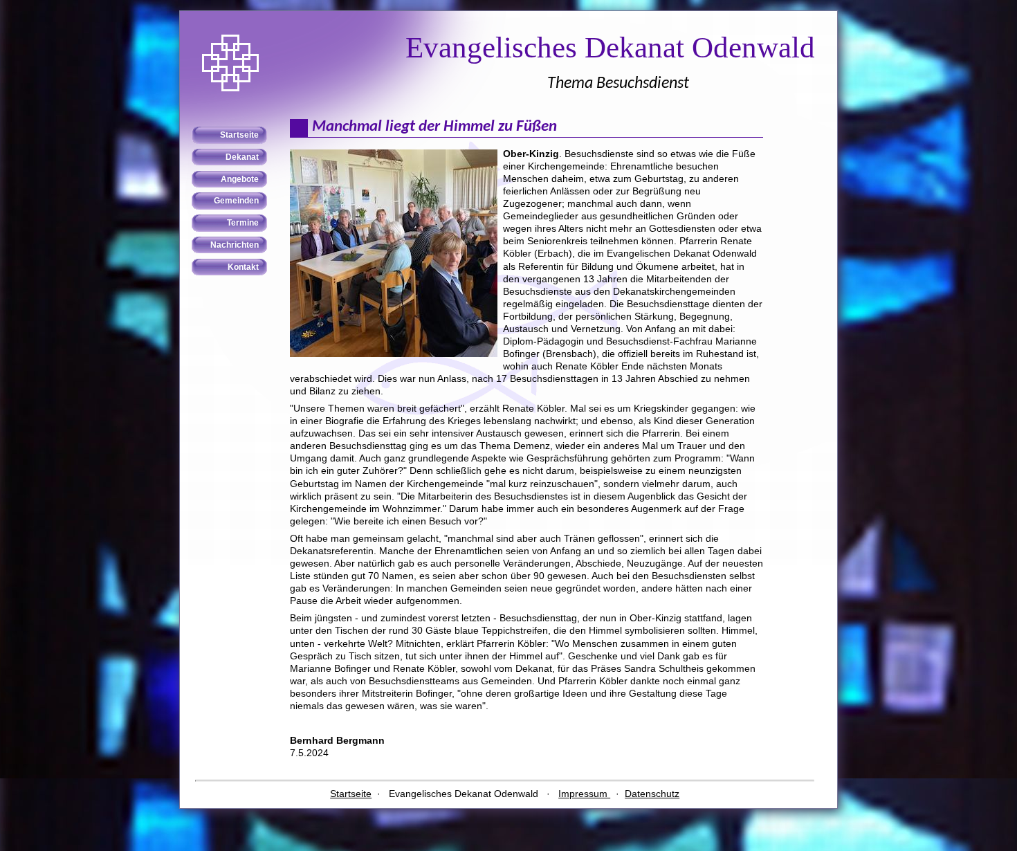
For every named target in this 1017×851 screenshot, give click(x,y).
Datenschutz (652, 793)
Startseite (351, 793)
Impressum (584, 793)
